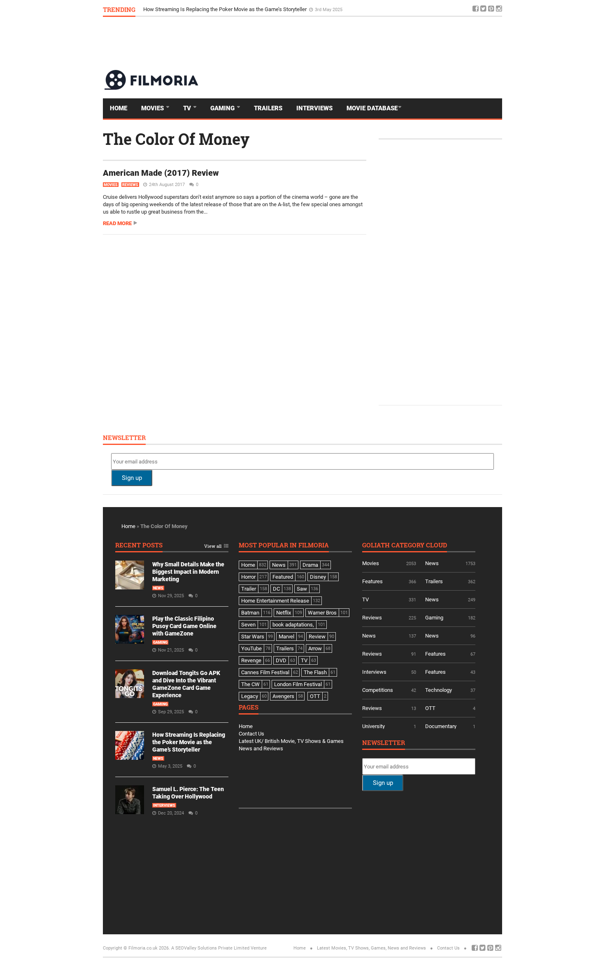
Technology (438, 690)
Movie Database (372, 108)
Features (372, 581)
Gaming (223, 108)
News (158, 588)
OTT (430, 708)
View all (212, 546)
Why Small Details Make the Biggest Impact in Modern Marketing (188, 571)
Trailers (268, 108)
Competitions (377, 690)
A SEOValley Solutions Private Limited (210, 948)
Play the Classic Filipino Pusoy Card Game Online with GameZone (184, 626)
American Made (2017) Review (161, 173)
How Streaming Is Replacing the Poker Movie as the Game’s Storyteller (225, 9)
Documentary (440, 726)
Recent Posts (139, 545)
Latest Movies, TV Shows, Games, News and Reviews (371, 948)
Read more (117, 223)
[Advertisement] (352, 42)
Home (118, 108)
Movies (153, 108)
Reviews (130, 185)
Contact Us (251, 734)
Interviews (314, 108)
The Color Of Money (176, 138)
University (373, 726)
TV (188, 108)
